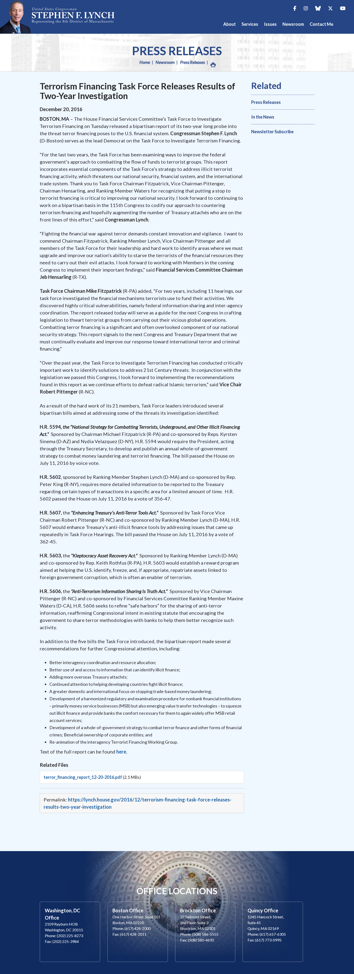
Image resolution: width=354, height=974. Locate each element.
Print (212, 62)
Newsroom (165, 62)
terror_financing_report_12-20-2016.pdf (83, 777)
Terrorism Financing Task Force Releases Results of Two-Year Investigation (137, 91)
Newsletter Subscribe (272, 131)
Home (144, 62)
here (121, 751)
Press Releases (177, 51)
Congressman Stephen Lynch (62, 16)
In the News (262, 117)
